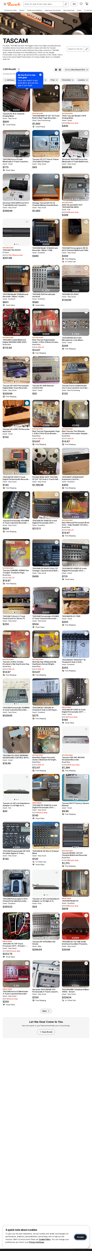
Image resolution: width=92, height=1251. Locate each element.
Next (45, 1011)
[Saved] (81, 3)
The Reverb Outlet (10, 10)
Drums (79, 10)
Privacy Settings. (36, 1242)
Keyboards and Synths (53, 10)
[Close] (40, 75)
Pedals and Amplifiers (34, 10)
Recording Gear (69, 10)
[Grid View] (56, 69)
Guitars (21, 10)
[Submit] (86, 49)
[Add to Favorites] (19, 69)
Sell (74, 4)
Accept (80, 1237)
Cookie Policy (45, 1239)
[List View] (60, 69)
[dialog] (46, 1237)
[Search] (66, 4)
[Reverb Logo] (13, 4)
